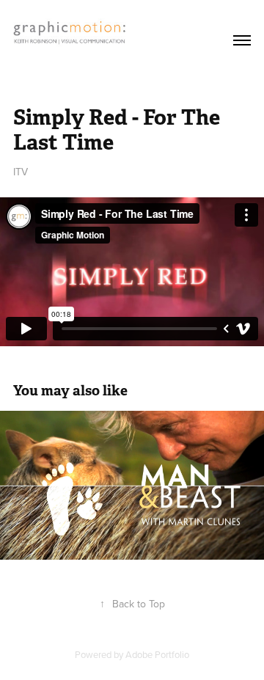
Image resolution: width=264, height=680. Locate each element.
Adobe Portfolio (157, 654)
